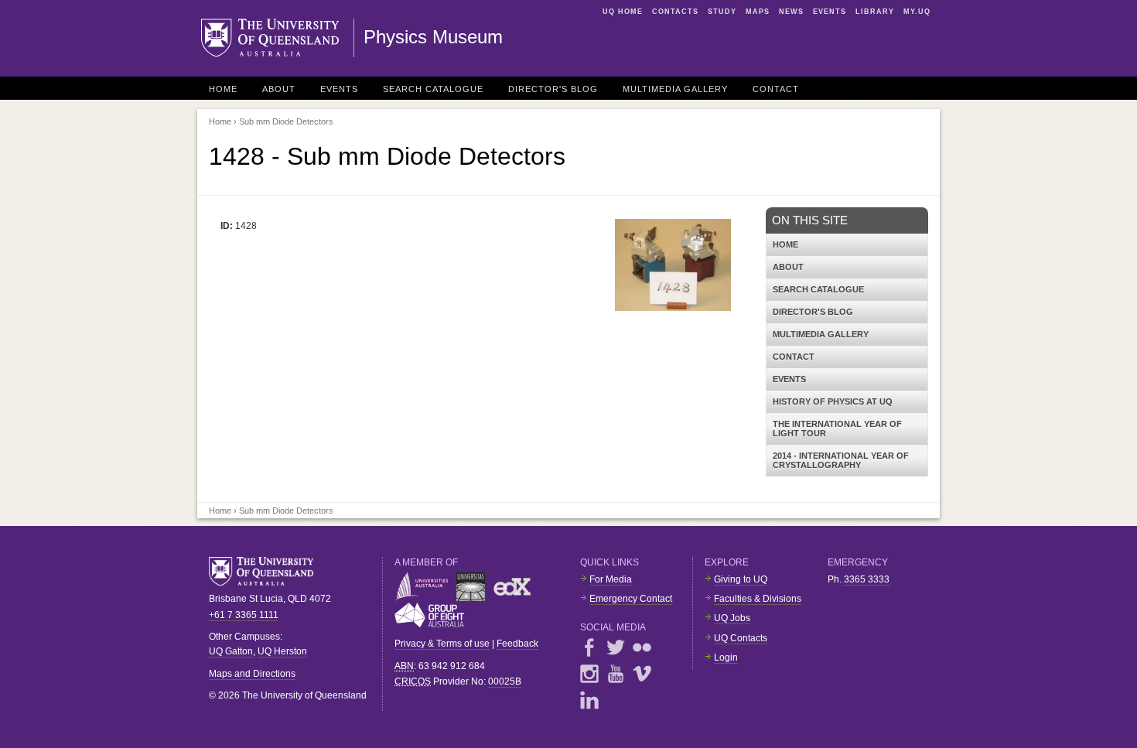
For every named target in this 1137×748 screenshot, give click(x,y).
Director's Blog (553, 89)
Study (722, 11)
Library (874, 11)
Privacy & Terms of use (442, 643)
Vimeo (642, 673)
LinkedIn (589, 700)
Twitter (615, 647)
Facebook (589, 647)
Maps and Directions (252, 673)
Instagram (589, 673)
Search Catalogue (433, 89)
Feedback (517, 643)
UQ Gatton (231, 651)
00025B (504, 681)
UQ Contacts (740, 638)
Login (726, 657)
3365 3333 (866, 579)
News (791, 11)
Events (829, 11)
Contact (776, 89)
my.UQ (916, 11)
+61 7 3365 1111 (243, 615)
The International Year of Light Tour (837, 428)
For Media (610, 579)
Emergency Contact (630, 598)
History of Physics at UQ (833, 401)
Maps (758, 11)
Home (223, 89)
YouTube (615, 673)
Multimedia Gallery (675, 89)
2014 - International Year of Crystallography (841, 460)
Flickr (642, 647)
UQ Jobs (732, 618)
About (278, 89)
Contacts (675, 11)
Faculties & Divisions (757, 598)
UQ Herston (282, 651)
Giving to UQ (740, 579)
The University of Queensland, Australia (267, 571)
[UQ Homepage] (277, 38)
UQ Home (623, 11)
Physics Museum (433, 36)
